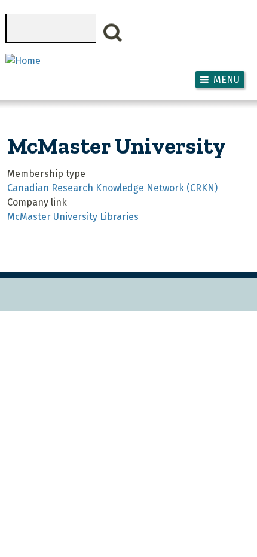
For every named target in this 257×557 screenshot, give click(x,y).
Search (113, 32)
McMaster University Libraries (73, 216)
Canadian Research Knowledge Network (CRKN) (112, 188)
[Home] (23, 60)
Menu (226, 79)
